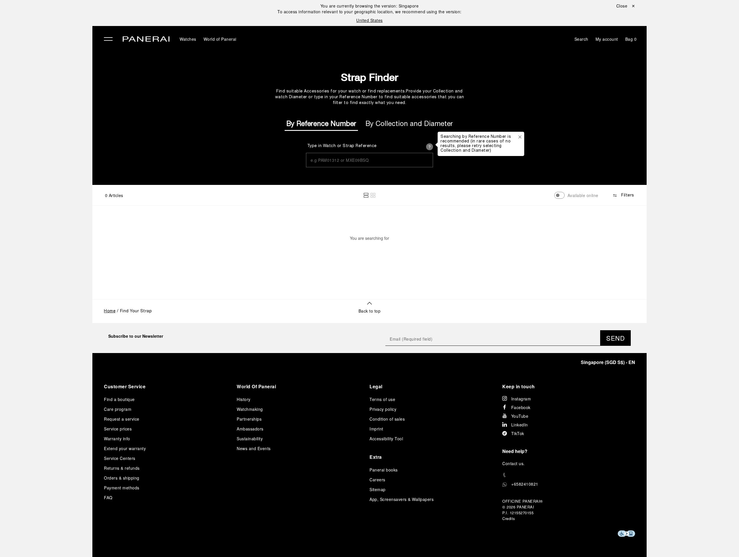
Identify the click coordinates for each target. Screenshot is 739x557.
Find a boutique (119, 399)
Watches (188, 39)
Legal (376, 386)
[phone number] (568, 475)
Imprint (376, 429)
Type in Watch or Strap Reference (342, 146)
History (244, 399)
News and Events (254, 448)
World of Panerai (220, 39)
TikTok (517, 433)
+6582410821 (524, 484)
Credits (508, 518)
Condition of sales (387, 419)
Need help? (514, 451)
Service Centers (119, 458)
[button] (366, 195)
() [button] (608, 362)
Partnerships (249, 419)
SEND (615, 337)
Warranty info (117, 438)
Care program (117, 409)
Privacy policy (383, 409)
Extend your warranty (125, 448)
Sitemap (378, 489)
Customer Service (124, 386)
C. (513, 463)
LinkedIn (519, 425)
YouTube (520, 416)
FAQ (108, 497)
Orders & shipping (121, 478)
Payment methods (121, 488)
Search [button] (581, 39)
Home (109, 311)
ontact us (514, 463)
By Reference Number (321, 124)
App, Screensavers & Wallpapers (402, 499)
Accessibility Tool (386, 438)
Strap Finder (369, 77)
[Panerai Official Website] (146, 39)
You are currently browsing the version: (369, 6)
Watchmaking (250, 409)
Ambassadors (250, 429)
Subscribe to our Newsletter (135, 336)
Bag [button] (631, 39)
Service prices (118, 429)
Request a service (121, 419)
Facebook (521, 407)
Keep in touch (518, 386)
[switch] (559, 195)
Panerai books (384, 470)
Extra (376, 457)
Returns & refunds (122, 468)
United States (369, 20)
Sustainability (250, 438)
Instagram (521, 399)
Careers (377, 479)
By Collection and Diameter (409, 124)
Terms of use (382, 399)
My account (607, 39)
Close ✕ (625, 6)
